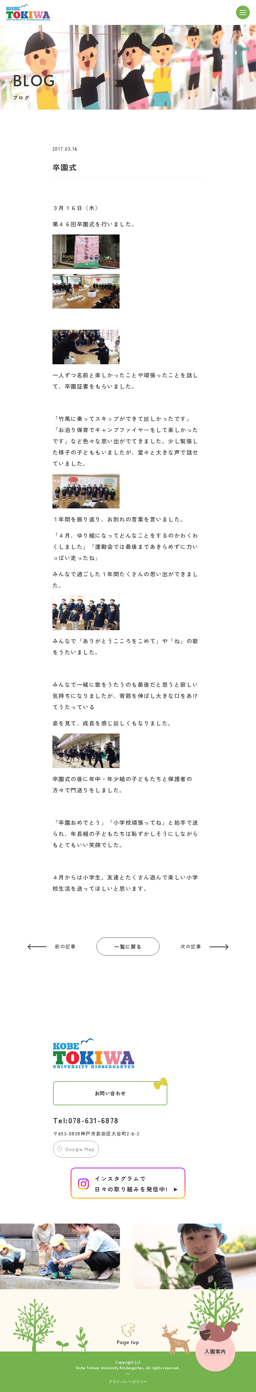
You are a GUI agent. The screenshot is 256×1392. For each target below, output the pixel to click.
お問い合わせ (110, 1093)
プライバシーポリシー (128, 1381)
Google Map (80, 1149)
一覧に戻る (128, 946)
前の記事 (65, 946)
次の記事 (190, 946)
